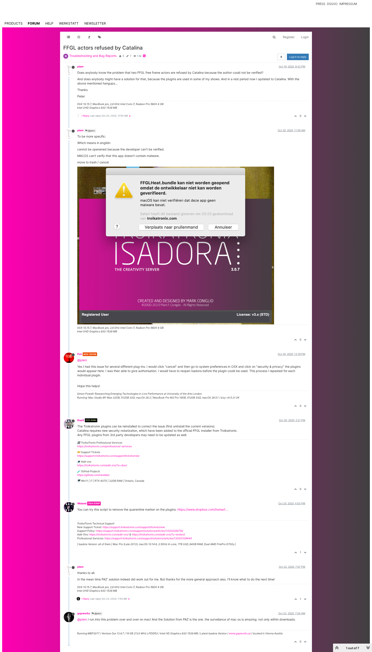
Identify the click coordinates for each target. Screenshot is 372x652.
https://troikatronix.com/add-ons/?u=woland (158, 534)
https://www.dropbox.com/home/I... (202, 509)
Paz (79, 354)
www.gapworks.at (240, 633)
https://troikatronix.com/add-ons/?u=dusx (102, 465)
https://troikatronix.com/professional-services (104, 446)
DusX (80, 420)
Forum (34, 23)
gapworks (83, 613)
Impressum (348, 4)
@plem (91, 130)
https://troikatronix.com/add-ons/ (109, 534)
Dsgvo (332, 4)
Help (49, 23)
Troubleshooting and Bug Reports (92, 56)
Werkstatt (69, 23)
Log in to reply (297, 56)
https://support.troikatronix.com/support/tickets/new (108, 455)
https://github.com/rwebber (93, 475)
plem (80, 66)
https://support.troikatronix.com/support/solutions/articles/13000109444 (148, 538)
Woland (82, 503)
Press (320, 4)
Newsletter (95, 23)
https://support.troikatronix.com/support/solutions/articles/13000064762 (139, 530)
